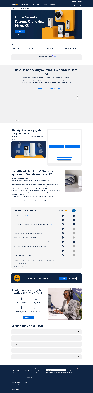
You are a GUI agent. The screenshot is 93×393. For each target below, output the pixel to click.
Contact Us (36, 370)
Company (27, 367)
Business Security (15, 389)
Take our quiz (63, 278)
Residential (73, 1)
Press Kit (27, 375)
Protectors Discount (15, 382)
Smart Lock (14, 377)
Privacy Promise (28, 370)
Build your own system (55, 88)
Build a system (72, 278)
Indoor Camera (14, 375)
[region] (46, 107)
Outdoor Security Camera (17, 372)
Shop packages (38, 88)
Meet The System (15, 370)
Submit (70, 370)
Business (80, 1)
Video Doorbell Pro (15, 379)
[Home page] (15, 5)
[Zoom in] (77, 95)
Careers (26, 372)
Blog (26, 382)
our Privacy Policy (69, 372)
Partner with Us (28, 377)
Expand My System (15, 384)
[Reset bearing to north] (77, 98)
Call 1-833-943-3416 (28, 317)
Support (35, 367)
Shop (12, 367)
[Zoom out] (77, 96)
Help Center (36, 372)
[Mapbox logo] (17, 120)
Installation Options (16, 387)
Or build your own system (20, 34)
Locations (27, 379)
